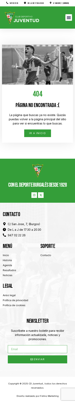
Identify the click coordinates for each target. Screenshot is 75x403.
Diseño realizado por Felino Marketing (38, 396)
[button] (68, 17)
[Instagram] (34, 195)
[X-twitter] (41, 195)
